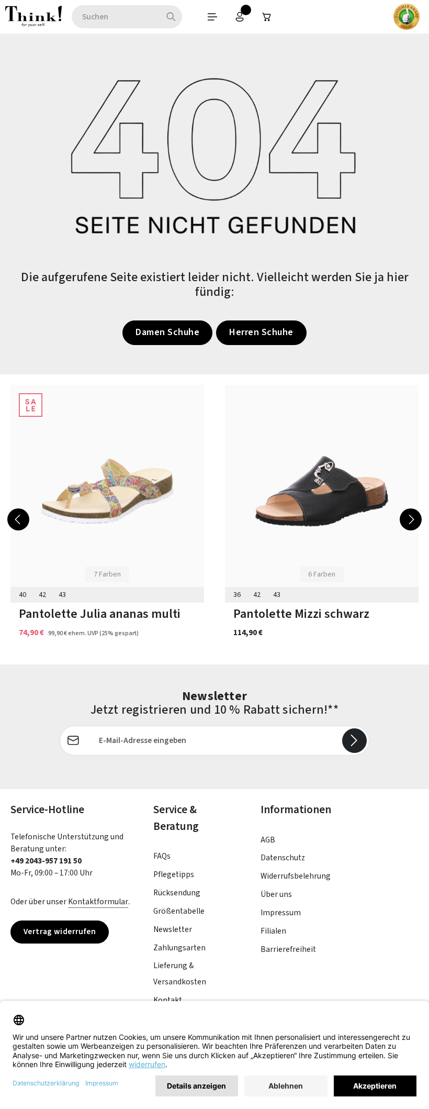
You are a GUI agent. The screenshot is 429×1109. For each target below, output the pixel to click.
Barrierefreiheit (288, 949)
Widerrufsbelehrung (296, 876)
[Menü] (212, 16)
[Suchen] (171, 17)
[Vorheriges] (18, 519)
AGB (268, 840)
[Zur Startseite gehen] (33, 17)
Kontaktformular (98, 901)
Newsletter (172, 929)
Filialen (273, 931)
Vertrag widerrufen (60, 931)
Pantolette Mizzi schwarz (301, 614)
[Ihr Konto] (239, 16)
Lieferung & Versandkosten (179, 974)
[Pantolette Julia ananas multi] (107, 491)
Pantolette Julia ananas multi (99, 614)
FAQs (162, 856)
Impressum (281, 912)
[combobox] (116, 17)
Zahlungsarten (179, 947)
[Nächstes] (411, 519)
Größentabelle (179, 911)
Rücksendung (176, 893)
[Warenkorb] (266, 16)
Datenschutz (283, 857)
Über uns (276, 894)
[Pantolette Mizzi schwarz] (322, 491)
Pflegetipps (173, 874)
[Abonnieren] (354, 740)
